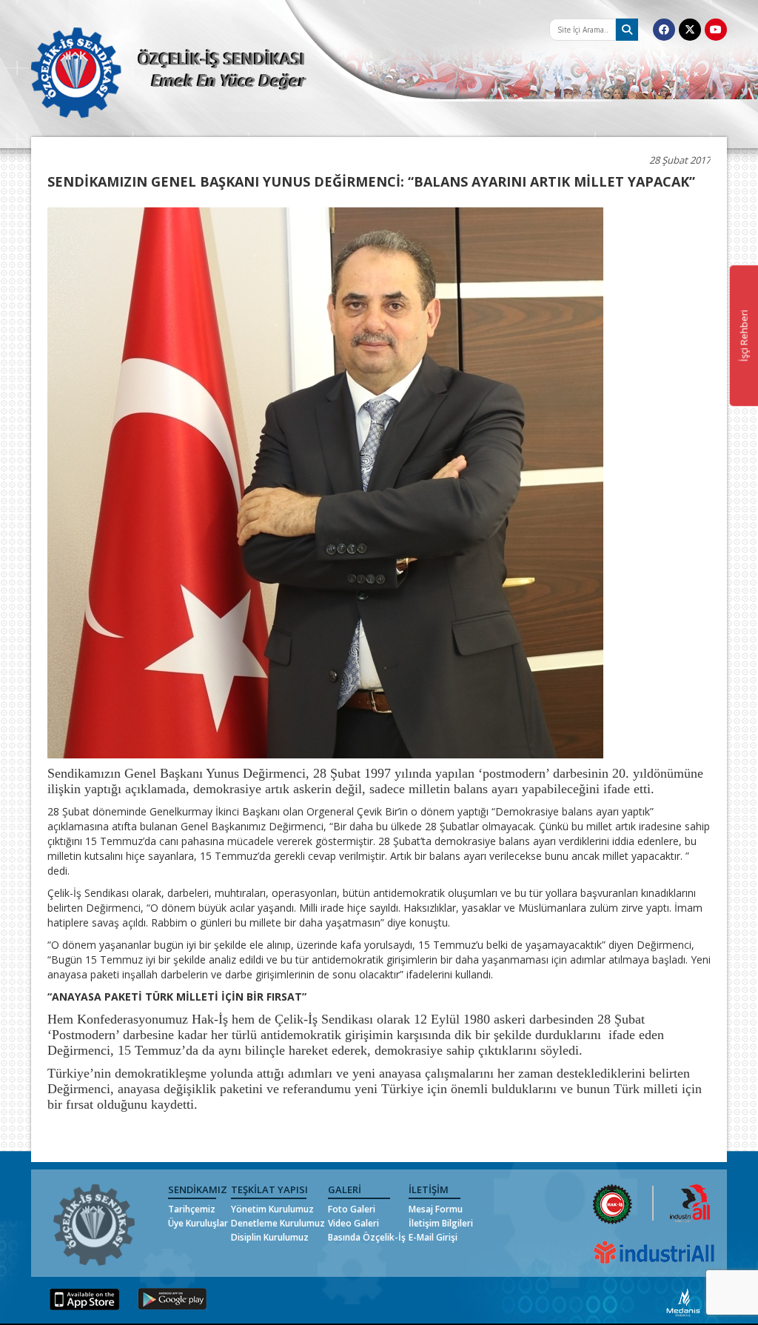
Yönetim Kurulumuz (272, 1209)
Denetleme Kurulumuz (278, 1223)
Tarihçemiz (191, 1209)
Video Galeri (353, 1223)
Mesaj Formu (436, 1209)
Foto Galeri (351, 1209)
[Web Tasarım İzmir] (683, 1302)
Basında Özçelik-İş (367, 1237)
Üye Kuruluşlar (198, 1223)
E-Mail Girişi (433, 1237)
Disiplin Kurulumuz (270, 1237)
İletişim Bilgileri (441, 1223)
